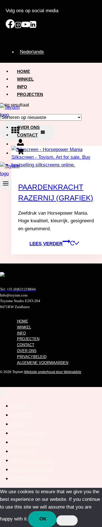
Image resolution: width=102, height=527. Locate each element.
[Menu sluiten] (1, 392)
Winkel (25, 79)
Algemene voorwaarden (42, 363)
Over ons (28, 127)
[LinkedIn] (32, 27)
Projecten (30, 94)
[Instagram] (18, 27)
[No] (67, 520)
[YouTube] (25, 27)
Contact (27, 135)
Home (23, 71)
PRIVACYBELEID (31, 357)
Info (22, 86)
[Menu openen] (6, 183)
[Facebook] (10, 27)
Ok (42, 519)
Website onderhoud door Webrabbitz (53, 372)
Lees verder (46, 243)
